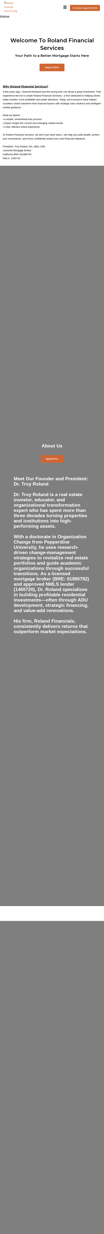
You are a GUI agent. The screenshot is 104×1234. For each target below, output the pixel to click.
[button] (65, 7)
